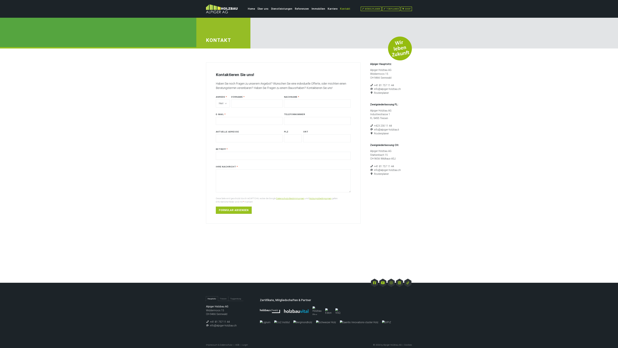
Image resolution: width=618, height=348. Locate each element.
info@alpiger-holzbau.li (386, 129)
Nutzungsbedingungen (320, 198)
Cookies (408, 344)
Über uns (263, 8)
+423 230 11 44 (382, 125)
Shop (407, 9)
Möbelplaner (372, 9)
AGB (237, 344)
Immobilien (318, 8)
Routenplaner (381, 92)
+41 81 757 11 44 (383, 85)
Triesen (223, 299)
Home (251, 8)
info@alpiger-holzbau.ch (387, 89)
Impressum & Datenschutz (219, 344)
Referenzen (302, 8)
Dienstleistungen (281, 8)
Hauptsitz (212, 299)
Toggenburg (235, 299)
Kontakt (345, 8)
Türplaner (392, 9)
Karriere (333, 8)
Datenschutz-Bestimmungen (290, 198)
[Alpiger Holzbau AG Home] (222, 8)
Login (245, 344)
